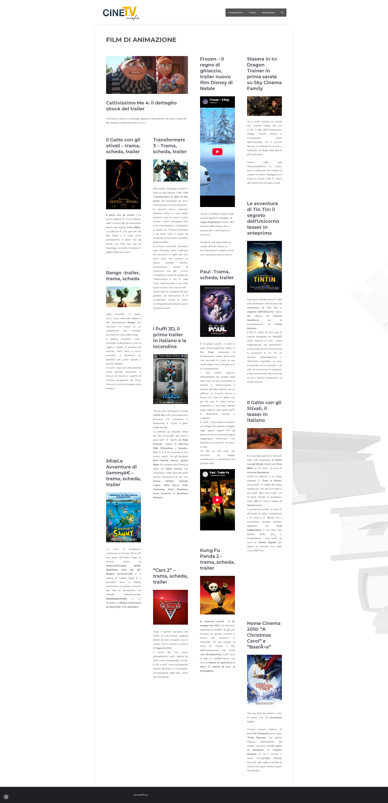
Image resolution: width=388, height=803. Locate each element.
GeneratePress (141, 795)
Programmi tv (236, 12)
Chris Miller (133, 227)
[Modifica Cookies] (6, 797)
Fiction (252, 12)
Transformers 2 (161, 204)
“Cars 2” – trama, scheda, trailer (170, 576)
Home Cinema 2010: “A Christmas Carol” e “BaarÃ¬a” (264, 635)
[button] (282, 12)
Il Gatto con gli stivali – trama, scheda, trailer (123, 145)
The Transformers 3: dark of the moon (170, 196)
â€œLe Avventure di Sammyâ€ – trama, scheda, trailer (123, 472)
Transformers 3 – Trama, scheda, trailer (170, 145)
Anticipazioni (268, 12)
